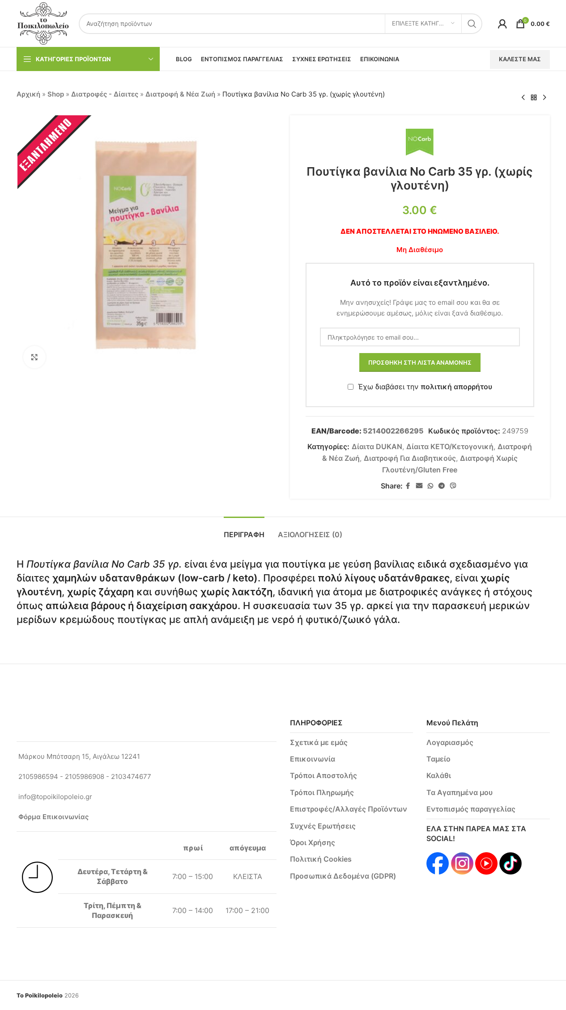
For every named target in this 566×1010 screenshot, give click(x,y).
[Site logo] (43, 22)
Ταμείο (438, 758)
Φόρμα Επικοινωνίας (53, 816)
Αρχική (28, 94)
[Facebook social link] (408, 486)
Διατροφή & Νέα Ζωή (180, 94)
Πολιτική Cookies (321, 858)
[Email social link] (419, 486)
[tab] (244, 530)
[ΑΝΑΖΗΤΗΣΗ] (472, 23)
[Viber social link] (453, 486)
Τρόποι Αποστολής (323, 775)
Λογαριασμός (449, 742)
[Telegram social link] (441, 486)
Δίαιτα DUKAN (377, 446)
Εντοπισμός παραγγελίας (470, 808)
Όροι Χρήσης (312, 842)
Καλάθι (438, 775)
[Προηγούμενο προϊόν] (523, 98)
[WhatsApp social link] (430, 486)
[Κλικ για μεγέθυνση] (34, 357)
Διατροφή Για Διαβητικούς (410, 458)
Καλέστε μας (520, 59)
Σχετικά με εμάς (319, 742)
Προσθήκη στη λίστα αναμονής (420, 362)
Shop (55, 94)
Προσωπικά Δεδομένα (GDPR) (343, 875)
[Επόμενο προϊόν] (544, 98)
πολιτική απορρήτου (456, 386)
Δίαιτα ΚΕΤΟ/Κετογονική (450, 446)
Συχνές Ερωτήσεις (323, 825)
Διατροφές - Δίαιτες (104, 94)
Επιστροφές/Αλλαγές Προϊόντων (348, 808)
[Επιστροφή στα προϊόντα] (533, 98)
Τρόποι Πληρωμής (322, 792)
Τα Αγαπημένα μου (459, 792)
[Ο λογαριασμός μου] (502, 24)
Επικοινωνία (312, 758)
